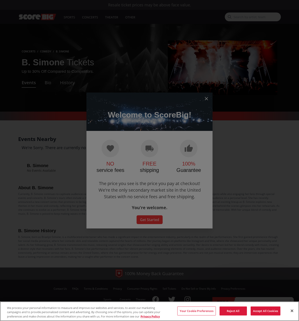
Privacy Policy (150, 316)
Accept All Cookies (265, 311)
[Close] (292, 311)
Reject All (233, 311)
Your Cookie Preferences (196, 311)
